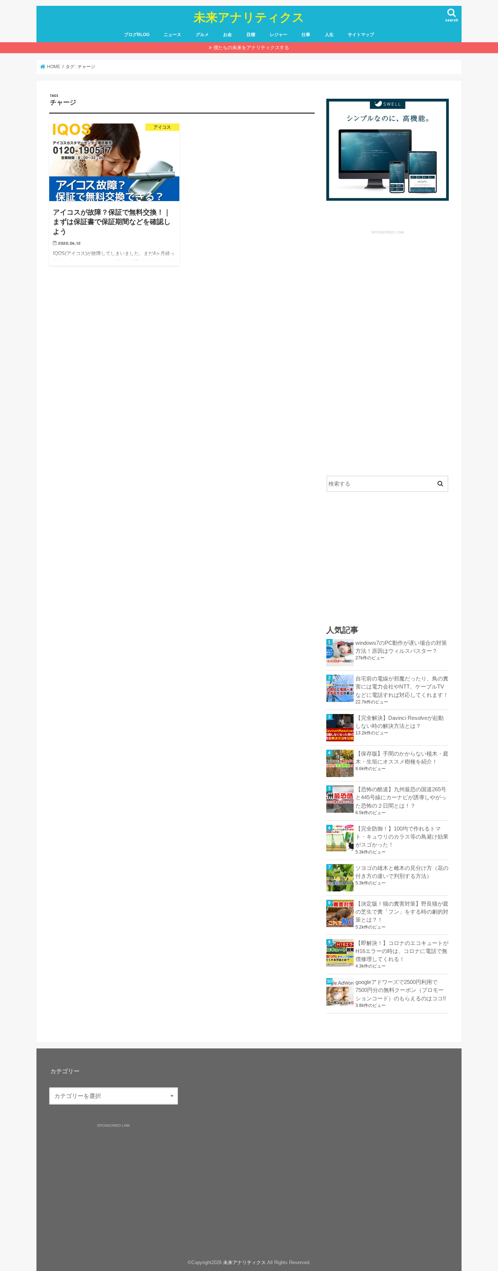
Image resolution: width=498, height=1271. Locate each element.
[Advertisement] (387, 348)
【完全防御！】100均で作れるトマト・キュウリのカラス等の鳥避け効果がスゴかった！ (401, 837)
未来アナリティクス (249, 17)
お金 (227, 34)
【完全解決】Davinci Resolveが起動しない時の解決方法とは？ (399, 722)
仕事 (305, 34)
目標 (250, 34)
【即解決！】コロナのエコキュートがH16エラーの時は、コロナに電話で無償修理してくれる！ (401, 951)
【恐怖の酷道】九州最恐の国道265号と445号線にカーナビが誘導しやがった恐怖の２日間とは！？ (400, 797)
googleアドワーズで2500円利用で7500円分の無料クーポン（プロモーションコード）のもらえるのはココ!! (400, 990)
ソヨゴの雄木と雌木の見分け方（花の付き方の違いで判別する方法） (401, 872)
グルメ (202, 34)
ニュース (172, 34)
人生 (329, 34)
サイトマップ (361, 34)
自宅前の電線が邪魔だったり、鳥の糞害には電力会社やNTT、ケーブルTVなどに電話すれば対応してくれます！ (401, 687)
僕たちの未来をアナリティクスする (251, 47)
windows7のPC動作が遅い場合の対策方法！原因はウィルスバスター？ (401, 647)
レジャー (278, 34)
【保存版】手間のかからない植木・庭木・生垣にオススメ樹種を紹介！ (401, 758)
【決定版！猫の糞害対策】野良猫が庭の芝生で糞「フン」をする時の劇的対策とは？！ (401, 912)
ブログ (136, 34)
